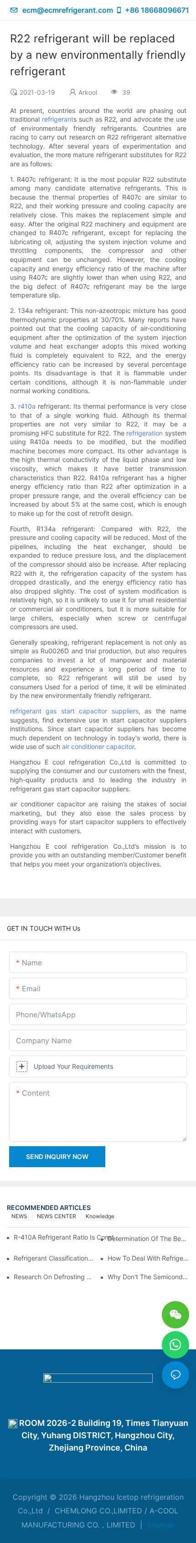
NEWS (19, 1216)
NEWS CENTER (56, 1216)
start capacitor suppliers (100, 711)
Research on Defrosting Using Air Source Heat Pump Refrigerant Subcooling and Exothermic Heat (54, 1277)
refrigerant (57, 119)
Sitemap (159, 1524)
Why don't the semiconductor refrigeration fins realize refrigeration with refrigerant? (148, 1277)
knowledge (100, 1216)
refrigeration (144, 433)
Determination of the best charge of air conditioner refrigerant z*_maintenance (148, 1238)
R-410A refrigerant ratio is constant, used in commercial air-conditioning (68, 1237)
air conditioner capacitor (98, 746)
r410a (27, 406)
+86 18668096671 (157, 10)
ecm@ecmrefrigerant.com (67, 10)
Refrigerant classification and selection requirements (54, 1258)
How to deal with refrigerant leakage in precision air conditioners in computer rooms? (148, 1258)
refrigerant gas (33, 711)
